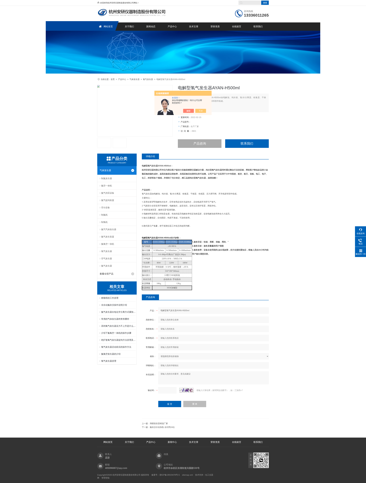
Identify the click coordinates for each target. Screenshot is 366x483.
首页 (113, 79)
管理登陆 (106, 478)
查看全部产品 (106, 274)
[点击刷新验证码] (186, 390)
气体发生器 (135, 79)
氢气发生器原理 (108, 361)
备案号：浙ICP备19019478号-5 (165, 475)
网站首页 (108, 26)
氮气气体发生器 (108, 229)
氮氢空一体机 (107, 244)
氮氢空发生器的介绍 (111, 354)
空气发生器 (106, 258)
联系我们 (258, 26)
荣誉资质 (215, 26)
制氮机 (104, 215)
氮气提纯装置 (107, 200)
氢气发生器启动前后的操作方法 (116, 347)
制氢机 (104, 222)
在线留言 (236, 26)
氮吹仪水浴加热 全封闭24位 (162, 427)
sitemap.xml (187, 475)
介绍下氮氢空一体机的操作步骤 (116, 333)
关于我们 (129, 26)
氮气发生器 (106, 266)
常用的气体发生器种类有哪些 (115, 319)
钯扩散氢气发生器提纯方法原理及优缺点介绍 (118, 340)
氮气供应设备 (107, 193)
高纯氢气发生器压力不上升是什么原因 (118, 326)
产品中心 (172, 26)
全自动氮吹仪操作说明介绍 (114, 305)
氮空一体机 (106, 185)
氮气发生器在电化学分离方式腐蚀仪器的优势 (118, 312)
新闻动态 (150, 26)
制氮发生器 (106, 178)
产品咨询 (199, 143)
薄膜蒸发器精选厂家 (159, 423)
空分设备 (105, 207)
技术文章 (193, 26)
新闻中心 (172, 442)
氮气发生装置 (107, 236)
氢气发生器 (148, 79)
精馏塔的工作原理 (109, 298)
